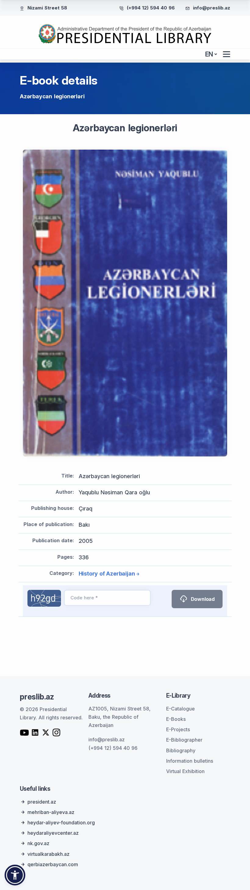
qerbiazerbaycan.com (52, 864)
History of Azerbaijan (107, 573)
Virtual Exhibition (185, 771)
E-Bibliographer (184, 740)
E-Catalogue (180, 709)
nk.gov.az (38, 843)
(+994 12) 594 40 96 (151, 8)
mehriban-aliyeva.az (50, 812)
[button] (15, 875)
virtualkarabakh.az (48, 854)
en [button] (209, 54)
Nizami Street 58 (47, 8)
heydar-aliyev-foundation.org (61, 822)
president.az (41, 802)
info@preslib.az (211, 8)
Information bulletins (189, 761)
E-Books (176, 719)
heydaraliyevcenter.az (53, 833)
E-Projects (178, 729)
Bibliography (180, 750)
